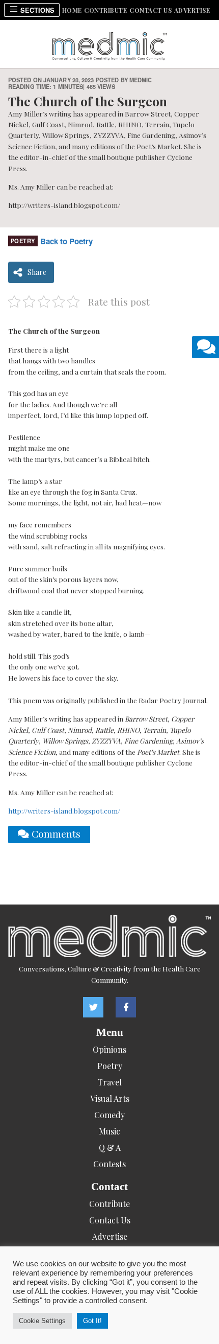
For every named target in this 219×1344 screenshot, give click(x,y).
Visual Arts (109, 1098)
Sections (36, 10)
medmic (140, 80)
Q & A (110, 1147)
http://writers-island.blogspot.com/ (64, 810)
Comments (54, 833)
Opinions (109, 1049)
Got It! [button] (92, 1321)
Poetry (23, 241)
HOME (72, 10)
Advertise (192, 10)
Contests (109, 1163)
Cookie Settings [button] (42, 1321)
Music (109, 1131)
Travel (110, 1082)
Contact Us (150, 10)
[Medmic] (109, 936)
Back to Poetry (66, 241)
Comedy (109, 1114)
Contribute (105, 10)
